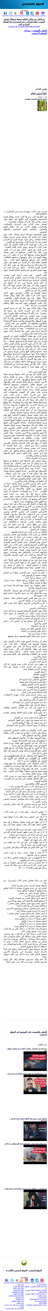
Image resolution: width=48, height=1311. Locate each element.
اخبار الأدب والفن (18, 1288)
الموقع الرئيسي (39, 33)
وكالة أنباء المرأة (18, 1286)
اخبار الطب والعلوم (18, 1301)
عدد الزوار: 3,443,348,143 (38, 1299)
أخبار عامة (20, 1284)
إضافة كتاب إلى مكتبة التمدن (14, 1308)
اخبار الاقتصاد (19, 1299)
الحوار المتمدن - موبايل (35, 30)
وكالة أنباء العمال (18, 1294)
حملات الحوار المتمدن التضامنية (36, 1305)
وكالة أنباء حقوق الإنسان (16, 1295)
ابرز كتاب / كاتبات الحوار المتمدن (36, 1294)
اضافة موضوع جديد (40, 1301)
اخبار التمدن (20, 1303)
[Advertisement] (24, 58)
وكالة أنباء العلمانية (18, 1292)
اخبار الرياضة (20, 1297)
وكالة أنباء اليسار (18, 1290)
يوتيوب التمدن (42, 1295)
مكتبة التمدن (43, 1297)
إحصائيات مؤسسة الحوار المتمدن (36, 1290)
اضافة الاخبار (43, 1303)
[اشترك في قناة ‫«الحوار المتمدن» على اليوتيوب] (24, 26)
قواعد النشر (43, 1292)
